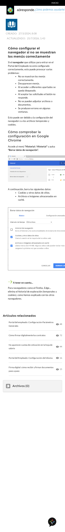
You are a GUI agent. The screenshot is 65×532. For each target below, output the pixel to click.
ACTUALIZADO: (16, 38)
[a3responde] (10, 10)
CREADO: (11, 33)
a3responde (25, 10)
